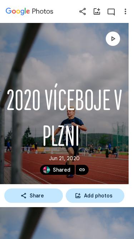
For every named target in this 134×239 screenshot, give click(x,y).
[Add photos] (97, 11)
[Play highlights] (112, 38)
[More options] (125, 11)
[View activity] (111, 11)
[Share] (82, 11)
